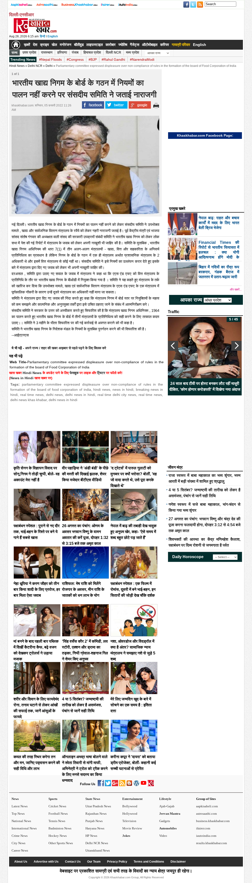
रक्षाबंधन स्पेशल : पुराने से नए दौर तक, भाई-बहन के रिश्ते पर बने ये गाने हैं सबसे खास (37, 532)
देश (35, 45)
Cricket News (57, 806)
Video (163, 836)
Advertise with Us (46, 861)
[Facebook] (101, 785)
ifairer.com (203, 828)
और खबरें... (236, 289)
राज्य (14, 53)
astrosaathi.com (206, 813)
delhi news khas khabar (28, 400)
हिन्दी (42, 36)
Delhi (49, 66)
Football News (58, 813)
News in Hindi (21, 378)
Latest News (20, 806)
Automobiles (168, 828)
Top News (18, 813)
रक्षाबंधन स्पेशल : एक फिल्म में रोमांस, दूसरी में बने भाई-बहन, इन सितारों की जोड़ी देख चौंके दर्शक (133, 589)
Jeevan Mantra (169, 813)
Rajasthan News (96, 813)
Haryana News (94, 828)
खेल (54, 45)
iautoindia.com (206, 836)
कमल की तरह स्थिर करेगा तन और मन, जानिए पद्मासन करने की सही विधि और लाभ (37, 763)
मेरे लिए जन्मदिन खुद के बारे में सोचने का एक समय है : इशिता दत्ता (131, 705)
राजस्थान (46, 52)
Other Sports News (60, 843)
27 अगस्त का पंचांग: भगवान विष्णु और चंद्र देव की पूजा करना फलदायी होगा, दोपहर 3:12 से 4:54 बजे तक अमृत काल (204, 525)
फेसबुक (74, 373)
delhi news (54, 395)
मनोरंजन (65, 45)
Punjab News (94, 821)
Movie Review (132, 828)
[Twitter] (108, 785)
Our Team (94, 861)
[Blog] (129, 785)
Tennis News (56, 821)
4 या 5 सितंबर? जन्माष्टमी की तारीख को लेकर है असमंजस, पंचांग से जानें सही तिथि (83, 705)
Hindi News (17, 66)
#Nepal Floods (50, 59)
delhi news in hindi (80, 395)
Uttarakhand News (97, 850)
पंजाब (75, 52)
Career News (20, 850)
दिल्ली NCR (113, 52)
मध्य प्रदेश (132, 52)
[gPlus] (115, 785)
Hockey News (57, 836)
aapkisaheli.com (207, 806)
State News (92, 799)
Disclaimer (178, 861)
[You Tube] (144, 785)
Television (129, 821)
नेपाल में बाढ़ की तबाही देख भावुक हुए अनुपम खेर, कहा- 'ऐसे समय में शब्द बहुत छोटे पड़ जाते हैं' (133, 532)
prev (173, 346)
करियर (164, 45)
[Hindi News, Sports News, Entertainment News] (16, 45)
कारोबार (111, 45)
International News (24, 828)
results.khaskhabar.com (211, 843)
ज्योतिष (122, 45)
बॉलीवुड (79, 45)
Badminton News (59, 828)
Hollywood (129, 813)
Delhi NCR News (96, 843)
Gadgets (164, 821)
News (15, 799)
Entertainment (132, 799)
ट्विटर (101, 373)
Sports (52, 799)
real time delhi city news (116, 395)
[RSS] (122, 785)
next (236, 346)
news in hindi (122, 389)
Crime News (20, 836)
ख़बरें (27, 45)
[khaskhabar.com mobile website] (151, 785)
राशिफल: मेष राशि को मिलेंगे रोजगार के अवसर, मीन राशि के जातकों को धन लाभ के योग (83, 589)
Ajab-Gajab (166, 806)
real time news (32, 395)
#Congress (75, 59)
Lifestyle (165, 799)
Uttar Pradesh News (98, 806)
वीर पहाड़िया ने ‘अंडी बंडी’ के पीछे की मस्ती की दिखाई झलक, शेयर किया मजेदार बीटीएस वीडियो (85, 474)
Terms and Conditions (149, 861)
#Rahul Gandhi (113, 59)
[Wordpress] (136, 785)
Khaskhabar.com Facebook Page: (205, 135)
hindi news (101, 389)
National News (21, 821)
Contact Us (73, 861)
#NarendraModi (142, 59)
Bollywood (129, 806)
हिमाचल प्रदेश (92, 52)
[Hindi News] (35, 32)
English (52, 36)
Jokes (126, 836)
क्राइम (44, 45)
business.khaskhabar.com (213, 821)
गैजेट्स (134, 45)
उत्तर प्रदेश (29, 52)
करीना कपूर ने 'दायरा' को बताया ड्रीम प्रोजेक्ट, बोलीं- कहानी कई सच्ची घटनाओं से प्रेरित (133, 763)
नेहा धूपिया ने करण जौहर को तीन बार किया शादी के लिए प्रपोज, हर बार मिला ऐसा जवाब (37, 589)
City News (18, 843)
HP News (91, 836)
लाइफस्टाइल (94, 45)
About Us (20, 861)
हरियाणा (62, 52)
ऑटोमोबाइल (150, 45)
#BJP (93, 59)
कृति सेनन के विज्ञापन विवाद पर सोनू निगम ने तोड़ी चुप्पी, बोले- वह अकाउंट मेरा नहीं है (37, 474)
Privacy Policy (117, 861)
